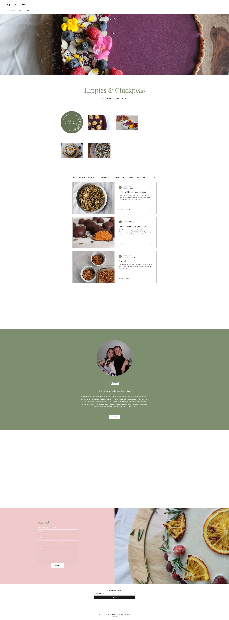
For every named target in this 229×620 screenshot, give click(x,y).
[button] (154, 177)
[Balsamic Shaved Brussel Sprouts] (93, 198)
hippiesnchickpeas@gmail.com (46, 527)
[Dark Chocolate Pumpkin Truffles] (93, 232)
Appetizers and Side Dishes (123, 177)
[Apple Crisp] (93, 267)
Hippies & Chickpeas (16, 4)
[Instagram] (114, 608)
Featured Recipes (78, 177)
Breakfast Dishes (104, 177)
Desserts (91, 177)
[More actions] (152, 187)
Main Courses (141, 177)
